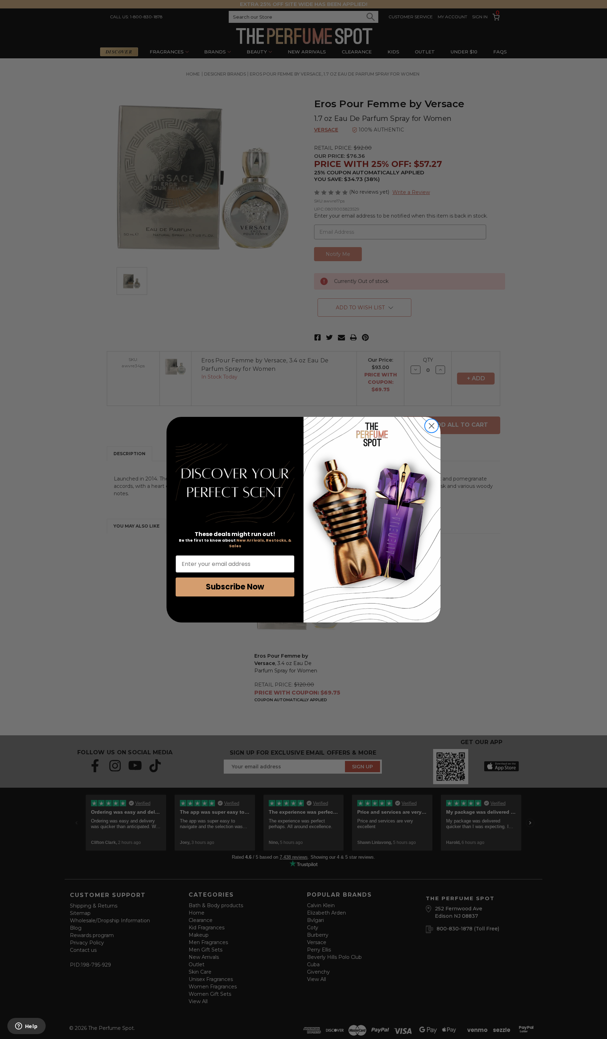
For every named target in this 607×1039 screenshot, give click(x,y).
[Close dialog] (431, 426)
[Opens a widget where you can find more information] (26, 1026)
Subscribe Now (235, 586)
